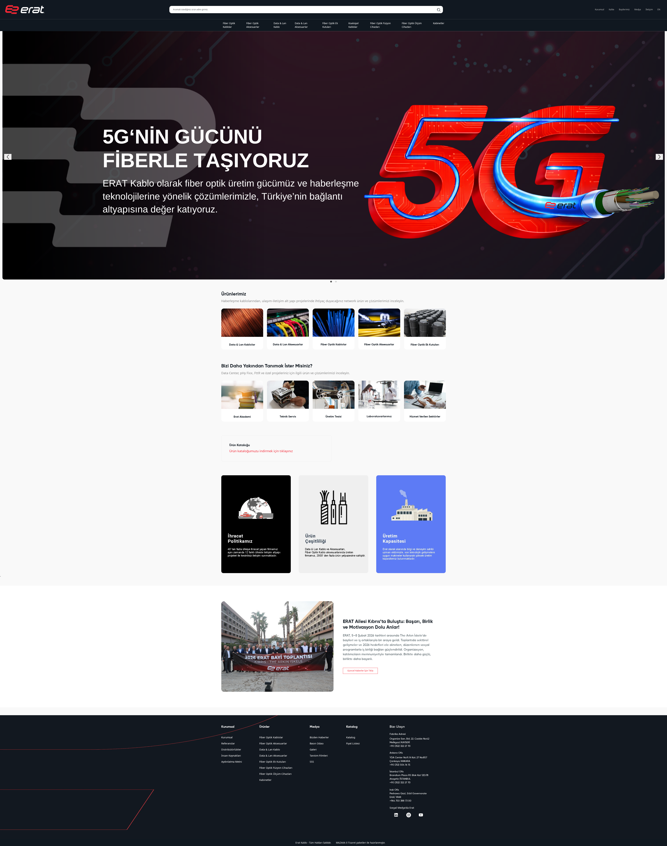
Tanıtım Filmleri (319, 755)
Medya (637, 9)
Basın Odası (317, 743)
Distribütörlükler (231, 749)
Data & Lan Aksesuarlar (273, 755)
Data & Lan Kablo (269, 749)
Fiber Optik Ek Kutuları (272, 761)
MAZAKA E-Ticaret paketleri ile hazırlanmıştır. (360, 842)
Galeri (313, 749)
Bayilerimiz (624, 9)
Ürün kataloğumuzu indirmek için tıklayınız (261, 451)
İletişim (649, 9)
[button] (331, 281)
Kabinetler (265, 780)
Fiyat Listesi (353, 743)
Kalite (611, 9)
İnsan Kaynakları (231, 755)
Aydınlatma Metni (231, 761)
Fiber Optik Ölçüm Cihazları (275, 773)
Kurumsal (599, 9)
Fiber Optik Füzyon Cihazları (275, 767)
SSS (312, 761)
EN (658, 9)
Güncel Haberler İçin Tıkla (360, 670)
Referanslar (228, 743)
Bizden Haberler (319, 737)
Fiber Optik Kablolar (271, 737)
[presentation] (7, 157)
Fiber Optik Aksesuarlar (273, 743)
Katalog (350, 737)
